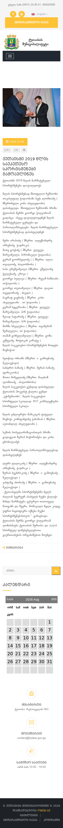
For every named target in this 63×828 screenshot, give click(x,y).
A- (17, 150)
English (40, 14)
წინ (54, 598)
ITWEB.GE (44, 811)
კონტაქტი (52, 820)
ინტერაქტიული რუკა (31, 22)
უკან (9, 598)
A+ (8, 150)
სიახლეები (29, 815)
